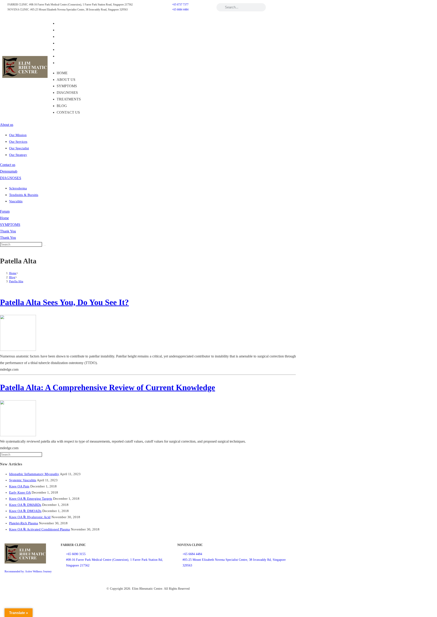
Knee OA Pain (19, 486)
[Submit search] (44, 245)
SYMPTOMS (70, 36)
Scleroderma (18, 188)
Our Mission (18, 135)
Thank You (8, 231)
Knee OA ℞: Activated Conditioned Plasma (39, 529)
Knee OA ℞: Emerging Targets (30, 498)
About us (69, 30)
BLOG (65, 56)
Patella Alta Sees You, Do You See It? (64, 302)
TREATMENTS (72, 49)
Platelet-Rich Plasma (23, 523)
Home (65, 23)
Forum (5, 211)
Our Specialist (19, 148)
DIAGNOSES (70, 43)
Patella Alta (16, 281)
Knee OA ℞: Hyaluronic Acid (30, 517)
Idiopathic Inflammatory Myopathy (34, 474)
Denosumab (8, 171)
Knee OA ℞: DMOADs (25, 511)
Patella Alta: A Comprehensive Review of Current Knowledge (107, 387)
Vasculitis (16, 201)
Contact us (71, 63)
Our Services (18, 141)
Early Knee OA (20, 492)
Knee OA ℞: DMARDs (25, 505)
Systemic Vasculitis (22, 480)
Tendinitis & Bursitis (23, 195)
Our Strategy (18, 155)
